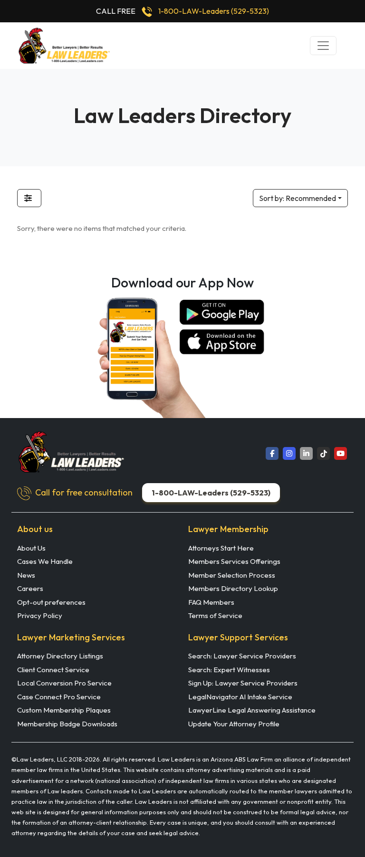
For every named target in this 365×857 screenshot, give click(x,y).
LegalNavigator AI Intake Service (240, 696)
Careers (30, 588)
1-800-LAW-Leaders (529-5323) (213, 11)
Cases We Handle (45, 561)
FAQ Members (211, 602)
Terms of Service (215, 615)
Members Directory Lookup (233, 588)
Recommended (297, 198)
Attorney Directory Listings (60, 655)
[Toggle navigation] (323, 45)
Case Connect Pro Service (59, 696)
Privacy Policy (39, 615)
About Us (31, 547)
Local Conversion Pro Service (64, 682)
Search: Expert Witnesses (229, 669)
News (26, 575)
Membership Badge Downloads (67, 723)
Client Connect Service (53, 669)
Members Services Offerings (234, 561)
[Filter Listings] (29, 198)
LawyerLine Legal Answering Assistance (252, 709)
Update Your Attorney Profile (233, 723)
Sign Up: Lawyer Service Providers (243, 682)
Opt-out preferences (51, 602)
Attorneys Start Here (221, 547)
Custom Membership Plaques (64, 709)
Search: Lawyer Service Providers (242, 655)
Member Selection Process (231, 575)
